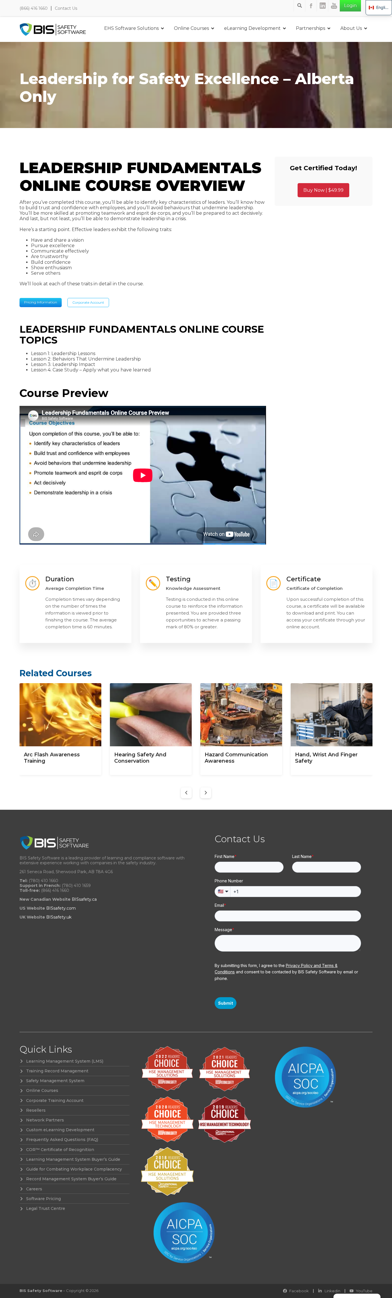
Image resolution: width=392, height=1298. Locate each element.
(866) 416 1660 (34, 8)
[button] (186, 792)
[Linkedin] (322, 5)
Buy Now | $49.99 (323, 190)
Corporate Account (88, 302)
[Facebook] (311, 5)
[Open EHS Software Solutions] (162, 28)
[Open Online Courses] (212, 28)
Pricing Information (40, 302)
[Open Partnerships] (329, 28)
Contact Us (66, 8)
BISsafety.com (61, 908)
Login (350, 5)
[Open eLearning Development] (284, 28)
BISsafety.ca (84, 899)
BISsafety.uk (58, 917)
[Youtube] (334, 5)
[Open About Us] (365, 28)
